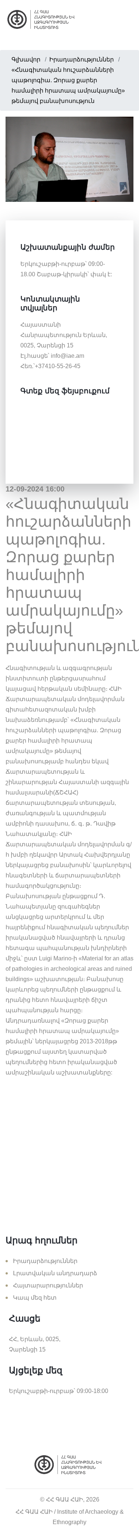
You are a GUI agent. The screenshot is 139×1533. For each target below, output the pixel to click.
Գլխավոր (25, 59)
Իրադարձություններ (81, 59)
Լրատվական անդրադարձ (55, 1273)
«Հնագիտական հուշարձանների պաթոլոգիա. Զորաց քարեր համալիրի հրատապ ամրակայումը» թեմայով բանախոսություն (68, 85)
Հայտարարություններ (48, 1285)
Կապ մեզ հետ (35, 1297)
